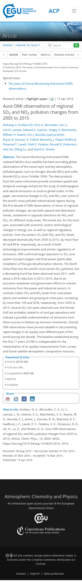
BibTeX (11, 379)
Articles (7, 45)
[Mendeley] (7, 399)
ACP (54, 11)
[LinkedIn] (32, 399)
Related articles (64, 54)
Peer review (29, 54)
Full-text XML (15, 367)
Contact (21, 573)
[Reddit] (15, 399)
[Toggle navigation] (74, 10)
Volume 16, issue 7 (28, 45)
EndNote (12, 385)
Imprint (35, 573)
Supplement (15, 373)
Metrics (45, 54)
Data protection (54, 573)
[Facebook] (24, 399)
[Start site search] (76, 45)
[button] (49, 45)
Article (14, 54)
